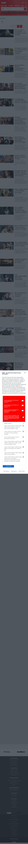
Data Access (14, 471)
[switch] (23, 400)
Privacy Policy (22, 471)
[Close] (25, 373)
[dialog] (14, 422)
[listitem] (14, 397)
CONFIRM (8, 466)
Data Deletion (6, 471)
